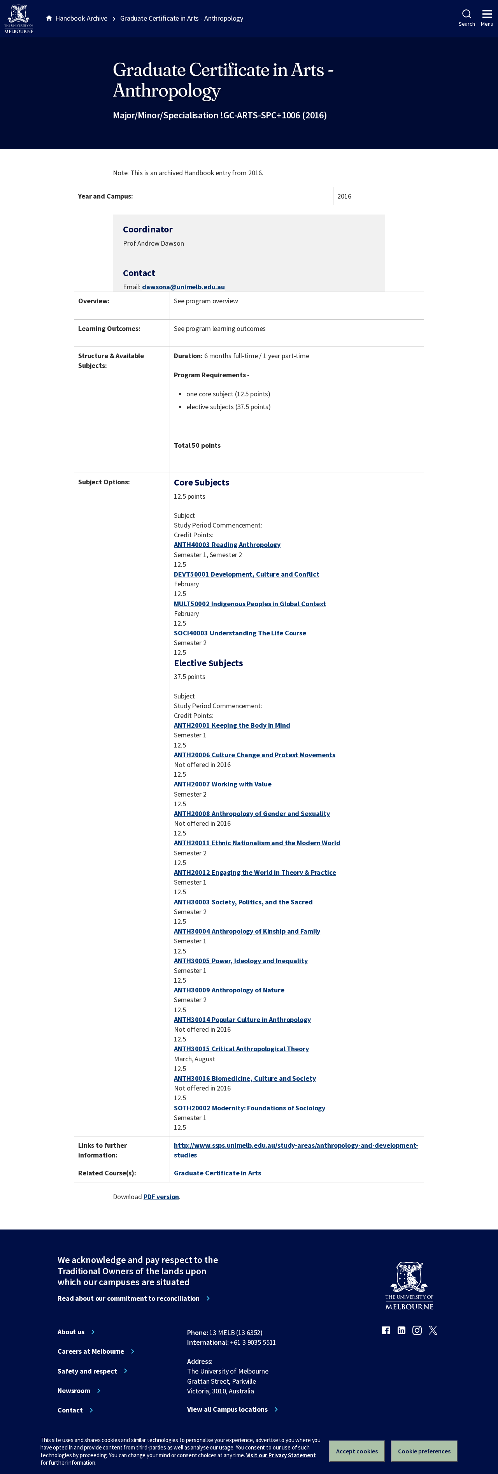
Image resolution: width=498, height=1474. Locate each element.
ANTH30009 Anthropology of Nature (229, 989)
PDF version (161, 1196)
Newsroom (74, 1390)
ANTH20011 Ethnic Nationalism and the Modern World (257, 842)
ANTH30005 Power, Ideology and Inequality (241, 960)
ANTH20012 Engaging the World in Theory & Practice (255, 872)
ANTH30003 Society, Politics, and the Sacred (243, 901)
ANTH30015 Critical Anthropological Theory (241, 1048)
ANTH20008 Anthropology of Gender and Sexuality (252, 813)
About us (71, 1332)
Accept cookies (357, 1451)
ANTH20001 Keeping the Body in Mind (232, 725)
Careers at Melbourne (91, 1351)
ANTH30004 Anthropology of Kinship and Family (247, 931)
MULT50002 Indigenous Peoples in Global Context (250, 603)
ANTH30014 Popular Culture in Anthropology (242, 1019)
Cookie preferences (424, 1451)
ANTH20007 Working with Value (222, 783)
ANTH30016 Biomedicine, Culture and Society (245, 1078)
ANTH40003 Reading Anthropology (227, 544)
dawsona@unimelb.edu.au (183, 286)
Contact (70, 1410)
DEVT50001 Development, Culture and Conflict (246, 574)
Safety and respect (87, 1371)
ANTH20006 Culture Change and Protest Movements (254, 754)
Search (467, 23)
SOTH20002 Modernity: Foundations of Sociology (249, 1107)
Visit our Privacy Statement (281, 1455)
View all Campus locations (227, 1409)
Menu (487, 23)
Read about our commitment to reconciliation (129, 1298)
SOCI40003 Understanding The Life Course (240, 632)
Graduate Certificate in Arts (217, 1172)
